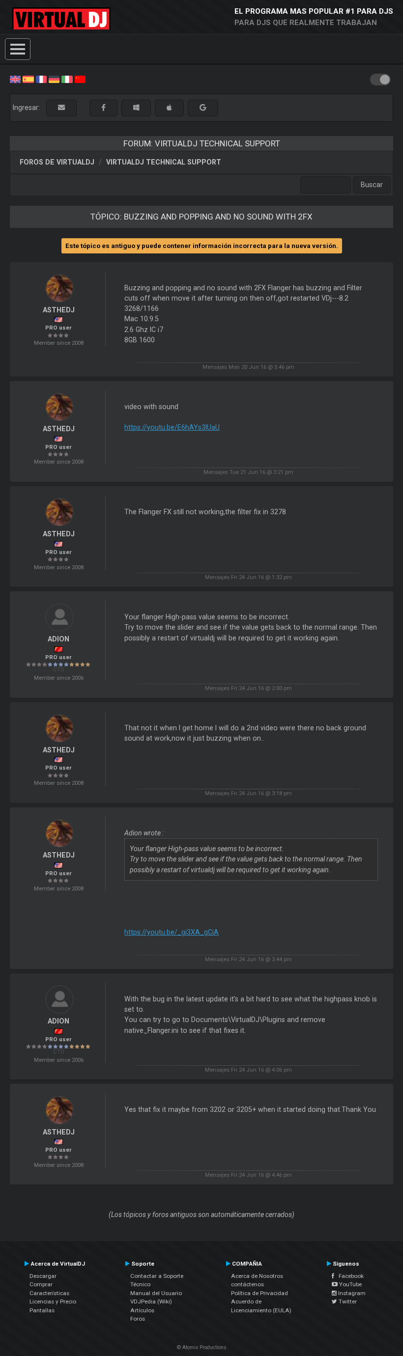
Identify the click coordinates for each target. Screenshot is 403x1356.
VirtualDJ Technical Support (163, 162)
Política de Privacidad (259, 1293)
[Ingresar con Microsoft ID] (136, 108)
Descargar (43, 1276)
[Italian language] (66, 79)
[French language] (41, 79)
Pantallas (42, 1310)
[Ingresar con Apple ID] (169, 108)
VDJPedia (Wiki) (151, 1301)
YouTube (350, 1284)
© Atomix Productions (202, 1347)
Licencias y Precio (52, 1301)
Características (49, 1293)
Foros (137, 1318)
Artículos (142, 1310)
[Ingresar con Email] (61, 108)
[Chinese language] (80, 79)
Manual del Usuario (156, 1293)
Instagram (351, 1293)
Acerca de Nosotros (257, 1276)
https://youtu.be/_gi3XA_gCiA (171, 932)
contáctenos (247, 1284)
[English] (15, 79)
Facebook (349, 1276)
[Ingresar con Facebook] (103, 108)
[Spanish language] (28, 79)
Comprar (41, 1284)
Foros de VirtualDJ (57, 162)
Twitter (347, 1301)
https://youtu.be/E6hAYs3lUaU (172, 427)
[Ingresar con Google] (203, 108)
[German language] (54, 79)
